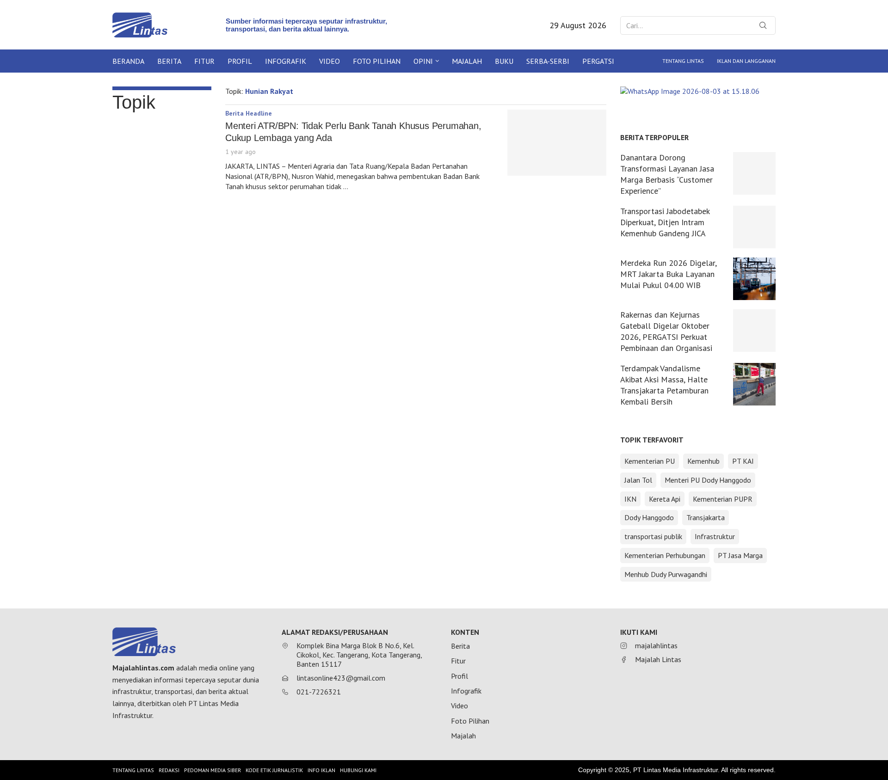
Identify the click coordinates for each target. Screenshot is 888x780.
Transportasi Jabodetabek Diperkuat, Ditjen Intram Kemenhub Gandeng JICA (664, 222)
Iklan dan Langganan (746, 60)
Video (329, 61)
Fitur (204, 61)
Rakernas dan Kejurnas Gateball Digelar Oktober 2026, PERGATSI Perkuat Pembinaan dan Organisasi (666, 331)
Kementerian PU (649, 461)
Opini (423, 61)
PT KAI (743, 461)
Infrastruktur (715, 536)
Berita (169, 61)
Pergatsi (598, 61)
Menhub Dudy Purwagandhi (665, 574)
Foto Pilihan (377, 61)
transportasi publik (653, 536)
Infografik (285, 61)
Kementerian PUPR (722, 499)
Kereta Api (664, 499)
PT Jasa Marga (740, 555)
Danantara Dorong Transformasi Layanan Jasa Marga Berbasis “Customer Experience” (667, 174)
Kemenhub (703, 461)
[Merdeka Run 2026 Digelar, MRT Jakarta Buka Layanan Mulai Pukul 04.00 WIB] (754, 279)
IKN (630, 499)
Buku (504, 61)
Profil (240, 61)
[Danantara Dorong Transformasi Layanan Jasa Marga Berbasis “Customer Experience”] (754, 173)
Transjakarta (705, 517)
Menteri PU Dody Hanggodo (708, 480)
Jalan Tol (638, 480)
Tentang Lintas (683, 60)
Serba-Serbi (547, 61)
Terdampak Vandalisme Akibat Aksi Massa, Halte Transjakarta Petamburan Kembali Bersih (664, 385)
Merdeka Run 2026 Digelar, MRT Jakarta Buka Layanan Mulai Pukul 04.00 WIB (668, 274)
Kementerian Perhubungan (664, 555)
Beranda (128, 61)
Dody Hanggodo (649, 517)
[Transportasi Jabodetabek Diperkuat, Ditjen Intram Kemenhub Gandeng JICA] (754, 227)
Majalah (467, 61)
